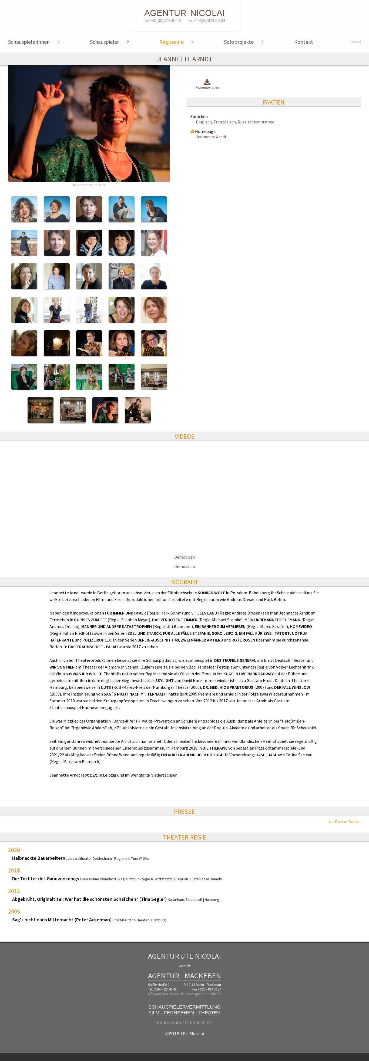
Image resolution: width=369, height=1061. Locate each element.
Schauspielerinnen (29, 41)
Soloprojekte (239, 41)
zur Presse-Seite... (344, 821)
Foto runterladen (207, 87)
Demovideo (184, 557)
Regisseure (171, 41)
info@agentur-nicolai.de (166, 994)
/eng (356, 42)
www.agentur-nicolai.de (203, 994)
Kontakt (303, 41)
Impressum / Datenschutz (184, 1022)
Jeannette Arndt (211, 136)
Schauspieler (104, 41)
